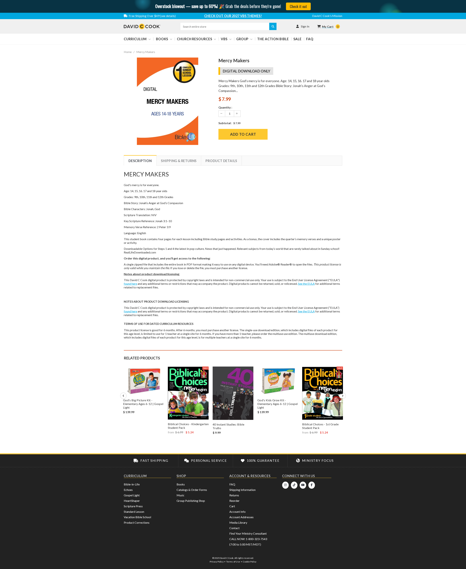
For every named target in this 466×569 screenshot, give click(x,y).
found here (130, 283)
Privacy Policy (217, 561)
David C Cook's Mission (327, 15)
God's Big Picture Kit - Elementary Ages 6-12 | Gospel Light (143, 403)
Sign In (305, 26)
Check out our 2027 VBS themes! (233, 16)
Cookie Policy (249, 561)
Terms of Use (233, 561)
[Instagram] (285, 485)
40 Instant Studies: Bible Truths (228, 426)
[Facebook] (311, 485)
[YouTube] (303, 485)
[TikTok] (294, 485)
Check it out (298, 6)
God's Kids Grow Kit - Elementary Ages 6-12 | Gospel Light (277, 403)
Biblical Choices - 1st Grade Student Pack (320, 426)
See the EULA (306, 283)
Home (128, 52)
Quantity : (225, 107)
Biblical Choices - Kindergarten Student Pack (188, 425)
